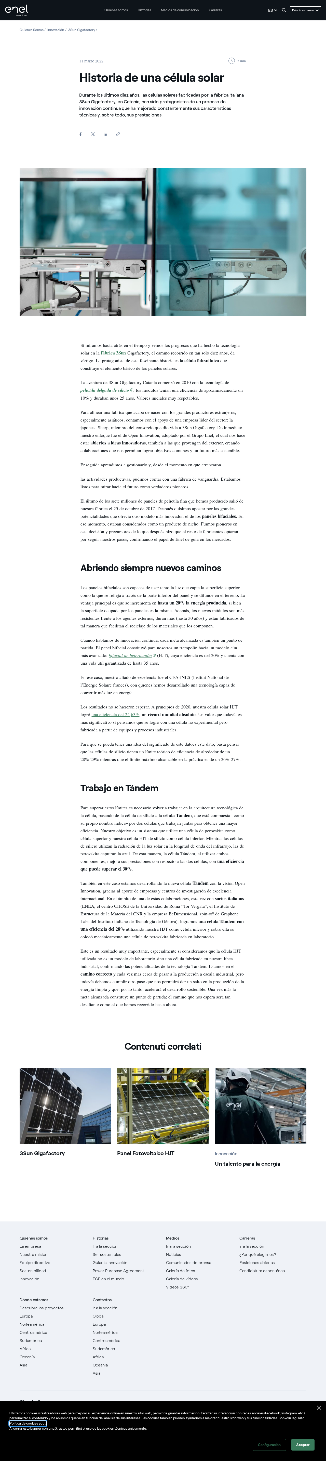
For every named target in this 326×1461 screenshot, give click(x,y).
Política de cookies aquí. (28, 1423)
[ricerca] (284, 10)
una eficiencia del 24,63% (115, 714)
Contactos (102, 1299)
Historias (144, 10)
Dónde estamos (34, 1299)
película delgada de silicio (104, 390)
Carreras (215, 10)
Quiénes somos (116, 10)
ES (270, 10)
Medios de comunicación (180, 10)
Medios (172, 1238)
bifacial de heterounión (130, 655)
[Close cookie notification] (319, 1408)
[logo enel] (16, 10)
